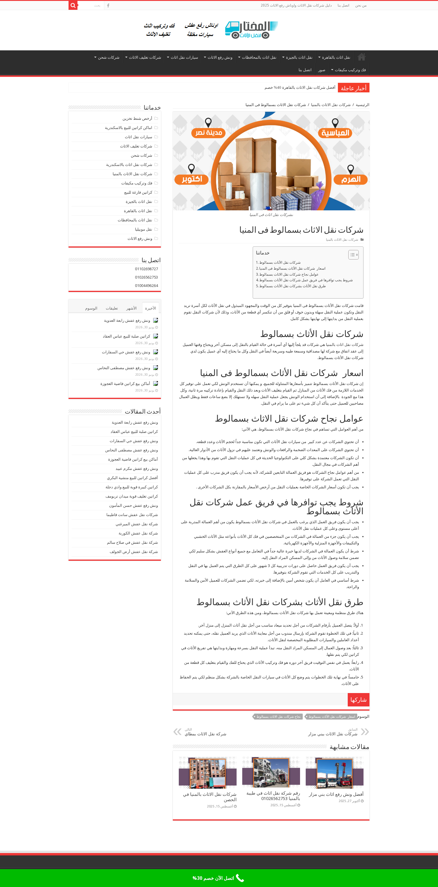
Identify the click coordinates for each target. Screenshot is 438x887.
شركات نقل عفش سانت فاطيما (132, 514)
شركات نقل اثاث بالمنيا (345, 344)
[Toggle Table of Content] (350, 255)
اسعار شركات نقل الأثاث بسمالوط (332, 717)
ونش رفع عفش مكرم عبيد (137, 468)
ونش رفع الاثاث (220, 57)
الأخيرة (150, 308)
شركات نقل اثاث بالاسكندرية (129, 164)
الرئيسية (361, 56)
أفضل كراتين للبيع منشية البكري (132, 478)
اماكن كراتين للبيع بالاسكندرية (128, 127)
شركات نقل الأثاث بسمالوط (280, 262)
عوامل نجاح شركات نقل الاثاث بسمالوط (289, 274)
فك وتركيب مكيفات (350, 70)
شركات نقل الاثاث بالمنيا (331, 104)
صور (321, 70)
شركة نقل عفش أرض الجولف (133, 551)
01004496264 (146, 285)
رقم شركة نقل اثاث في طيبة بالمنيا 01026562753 (273, 795)
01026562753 (146, 277)
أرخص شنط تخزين (137, 118)
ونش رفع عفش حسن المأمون (133, 505)
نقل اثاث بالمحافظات (259, 57)
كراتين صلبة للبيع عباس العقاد (126, 336)
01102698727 (146, 269)
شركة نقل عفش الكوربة (138, 533)
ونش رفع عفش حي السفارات (126, 352)
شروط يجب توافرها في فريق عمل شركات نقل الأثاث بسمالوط (306, 280)
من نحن (360, 5)
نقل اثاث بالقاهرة (336, 57)
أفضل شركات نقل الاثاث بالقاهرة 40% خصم (300, 87)
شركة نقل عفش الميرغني (137, 524)
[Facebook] (108, 5)
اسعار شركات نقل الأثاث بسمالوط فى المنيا (292, 268)
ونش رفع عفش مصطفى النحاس (123, 368)
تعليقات (112, 308)
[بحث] (73, 5)
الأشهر (131, 308)
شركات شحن (108, 57)
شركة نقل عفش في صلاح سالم (132, 542)
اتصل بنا (343, 5)
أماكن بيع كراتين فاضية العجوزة (125, 383)
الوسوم (91, 308)
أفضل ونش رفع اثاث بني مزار (336, 794)
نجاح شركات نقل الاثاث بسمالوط (279, 717)
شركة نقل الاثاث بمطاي (206, 732)
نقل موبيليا (143, 229)
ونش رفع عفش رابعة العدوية (126, 320)
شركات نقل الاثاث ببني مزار (333, 732)
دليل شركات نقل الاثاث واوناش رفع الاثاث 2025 (296, 5)
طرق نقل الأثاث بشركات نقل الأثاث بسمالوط (292, 286)
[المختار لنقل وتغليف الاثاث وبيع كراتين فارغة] (219, 29)
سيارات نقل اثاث (184, 57)
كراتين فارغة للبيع (138, 192)
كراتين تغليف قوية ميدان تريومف (131, 496)
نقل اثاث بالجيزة (299, 57)
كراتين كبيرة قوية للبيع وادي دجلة (131, 487)
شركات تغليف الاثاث (145, 57)
